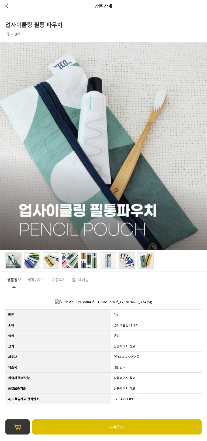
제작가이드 (36, 279)
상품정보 (14, 279)
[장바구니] (17, 427)
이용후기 (58, 279)
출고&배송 (80, 279)
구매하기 (117, 427)
